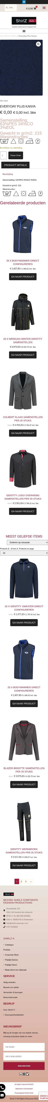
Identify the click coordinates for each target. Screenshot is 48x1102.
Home (2, 36)
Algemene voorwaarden (24, 1089)
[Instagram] (24, 1074)
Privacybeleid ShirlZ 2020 (24, 1093)
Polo (15, 36)
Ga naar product (22, 276)
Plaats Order (15, 155)
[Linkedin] (24, 2)
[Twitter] (27, 1074)
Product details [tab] (15, 165)
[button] (44, 7)
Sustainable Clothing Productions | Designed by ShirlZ (24, 27)
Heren (9, 36)
